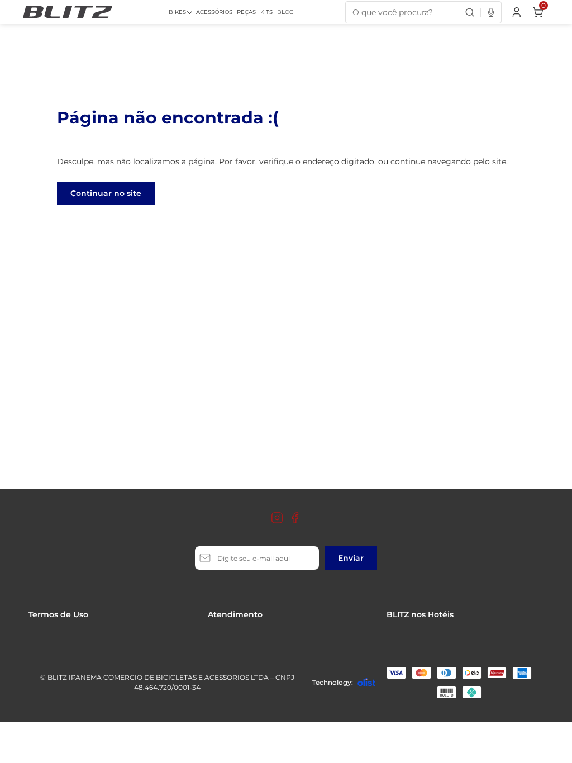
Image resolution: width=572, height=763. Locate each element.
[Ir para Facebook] (295, 518)
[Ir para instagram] (277, 518)
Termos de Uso (58, 614)
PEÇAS (246, 12)
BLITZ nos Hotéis (420, 614)
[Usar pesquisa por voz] (490, 12)
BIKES (177, 12)
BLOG (285, 12)
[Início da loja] (67, 12)
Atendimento (235, 614)
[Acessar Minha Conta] (515, 15)
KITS (266, 12)
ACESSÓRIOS (214, 12)
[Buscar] (469, 12)
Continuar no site (105, 193)
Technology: (332, 682)
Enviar (351, 558)
